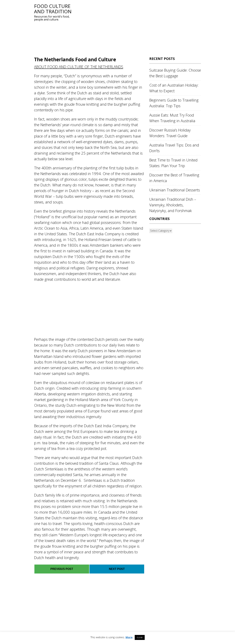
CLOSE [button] (140, 637)
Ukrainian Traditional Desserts (174, 189)
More (129, 637)
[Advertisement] (137, 27)
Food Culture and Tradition (53, 9)
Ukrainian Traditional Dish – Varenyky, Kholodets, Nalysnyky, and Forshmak (172, 205)
